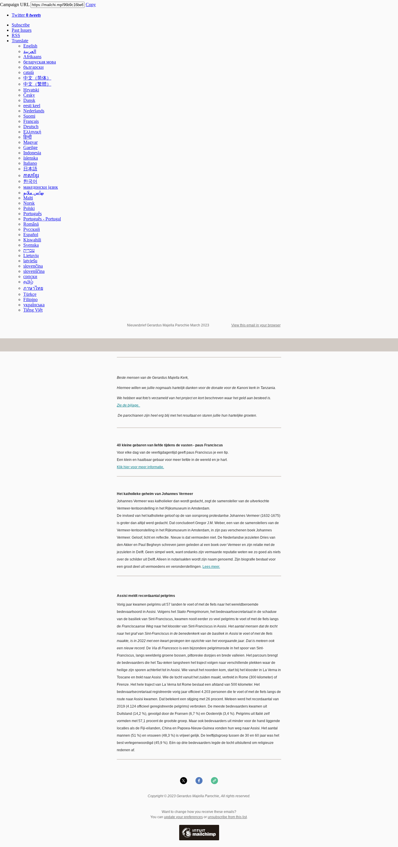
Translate (20, 40)
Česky (29, 95)
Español (30, 234)
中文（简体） (37, 77)
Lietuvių (31, 255)
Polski (29, 208)
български (33, 67)
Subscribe (21, 24)
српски (30, 276)
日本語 (30, 168)
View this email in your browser (256, 325)
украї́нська (34, 304)
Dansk (29, 100)
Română (31, 224)
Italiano (30, 163)
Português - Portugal (42, 218)
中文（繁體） (37, 84)
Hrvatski (31, 89)
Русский (31, 229)
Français (31, 121)
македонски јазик (40, 187)
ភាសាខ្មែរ (31, 175)
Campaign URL (14, 4)
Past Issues (21, 30)
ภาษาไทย (33, 288)
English (30, 45)
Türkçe (29, 294)
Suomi (29, 116)
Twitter (26, 15)
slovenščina (34, 271)
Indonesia (32, 152)
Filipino (30, 299)
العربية (29, 51)
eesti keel (31, 105)
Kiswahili (32, 239)
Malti (28, 197)
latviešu (30, 260)
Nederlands (33, 110)
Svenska (31, 245)
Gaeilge (30, 147)
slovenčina (33, 266)
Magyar (30, 142)
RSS (16, 35)
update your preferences (183, 817)
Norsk (29, 203)
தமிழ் (28, 281)
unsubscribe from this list (227, 817)
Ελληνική (32, 131)
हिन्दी (27, 137)
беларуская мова (39, 61)
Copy (91, 4)
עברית (29, 250)
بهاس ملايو (33, 192)
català (28, 72)
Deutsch (30, 126)
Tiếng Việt (33, 309)
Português (32, 213)
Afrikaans (32, 56)
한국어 (30, 181)
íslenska (30, 157)
